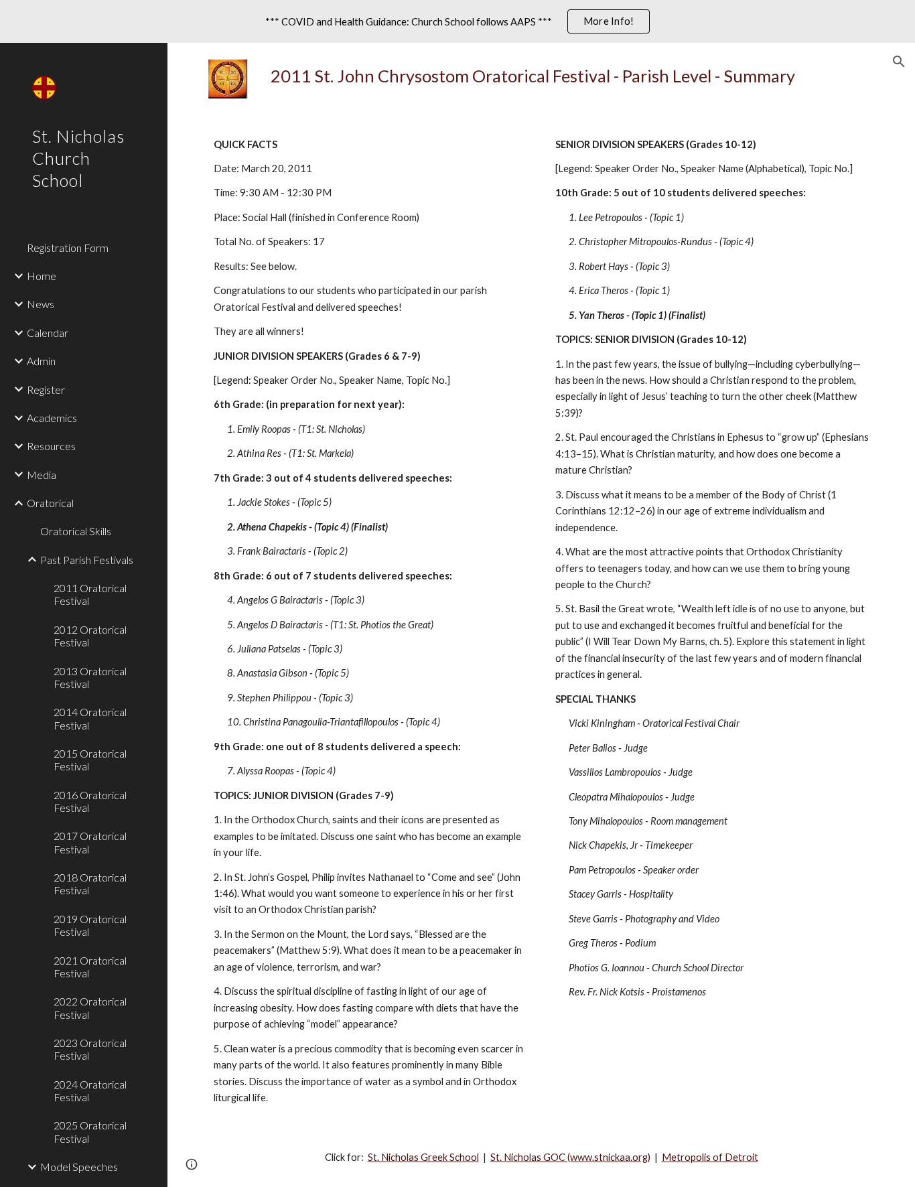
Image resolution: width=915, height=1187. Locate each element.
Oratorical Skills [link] (75, 531)
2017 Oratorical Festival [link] (90, 842)
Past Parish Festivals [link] (86, 559)
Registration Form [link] (68, 247)
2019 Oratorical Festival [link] (90, 925)
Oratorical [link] (50, 502)
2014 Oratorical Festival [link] (90, 718)
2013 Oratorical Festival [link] (90, 677)
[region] (457, 21)
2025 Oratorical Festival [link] (90, 1131)
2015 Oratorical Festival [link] (90, 759)
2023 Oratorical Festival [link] (90, 1049)
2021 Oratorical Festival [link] (90, 966)
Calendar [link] (47, 332)
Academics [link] (52, 417)
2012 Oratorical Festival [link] (90, 635)
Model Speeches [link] (79, 1166)
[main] (570, 76)
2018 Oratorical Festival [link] (90, 883)
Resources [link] (51, 445)
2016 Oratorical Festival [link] (90, 801)
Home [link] (41, 275)
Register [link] (46, 389)
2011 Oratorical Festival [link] (90, 594)
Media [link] (41, 474)
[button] (899, 62)
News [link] (40, 303)
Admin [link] (41, 360)
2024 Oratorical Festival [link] (90, 1090)
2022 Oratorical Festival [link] (90, 1007)
